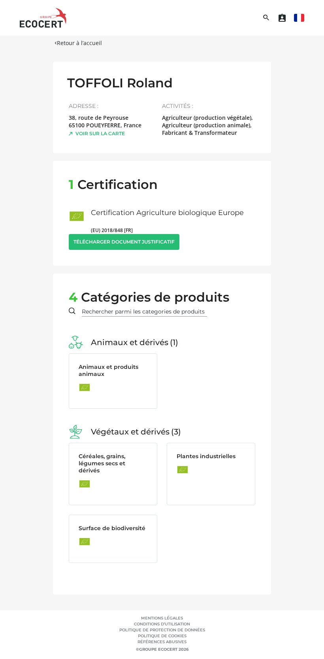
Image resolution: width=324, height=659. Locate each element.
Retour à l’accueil (79, 43)
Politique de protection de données (162, 630)
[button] (299, 18)
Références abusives (162, 641)
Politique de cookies (162, 635)
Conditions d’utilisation (162, 624)
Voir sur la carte (100, 133)
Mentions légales (162, 618)
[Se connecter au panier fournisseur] (282, 18)
